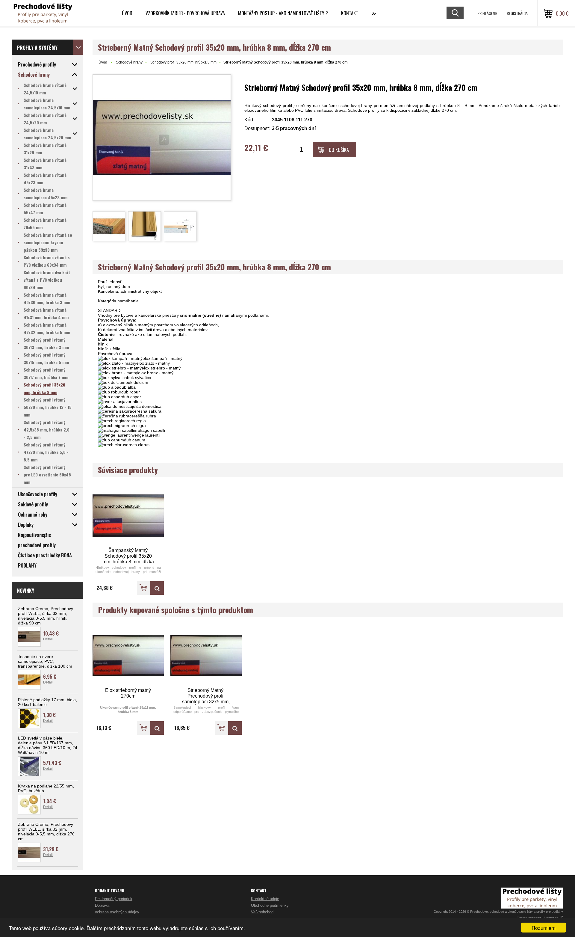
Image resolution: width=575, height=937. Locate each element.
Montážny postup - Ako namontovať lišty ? (283, 13)
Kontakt (349, 13)
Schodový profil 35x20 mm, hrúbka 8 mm (183, 62)
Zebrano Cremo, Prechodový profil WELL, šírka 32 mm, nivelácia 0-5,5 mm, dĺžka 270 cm (46, 831)
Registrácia (517, 13)
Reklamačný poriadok (113, 899)
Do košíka (339, 149)
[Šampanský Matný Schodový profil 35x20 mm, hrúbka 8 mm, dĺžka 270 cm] (128, 516)
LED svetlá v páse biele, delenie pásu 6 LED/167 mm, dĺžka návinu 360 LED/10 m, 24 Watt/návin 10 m (47, 745)
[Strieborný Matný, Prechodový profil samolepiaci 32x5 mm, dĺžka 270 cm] (206, 655)
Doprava (102, 905)
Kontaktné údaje (265, 899)
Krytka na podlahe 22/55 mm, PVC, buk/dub (46, 788)
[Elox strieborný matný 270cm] (128, 655)
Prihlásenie (487, 13)
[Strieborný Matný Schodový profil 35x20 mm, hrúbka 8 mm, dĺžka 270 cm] (162, 137)
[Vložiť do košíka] (143, 588)
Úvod (127, 13)
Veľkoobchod (262, 912)
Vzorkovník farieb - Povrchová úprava (185, 13)
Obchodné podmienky (270, 905)
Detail (48, 639)
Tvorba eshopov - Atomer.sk (538, 918)
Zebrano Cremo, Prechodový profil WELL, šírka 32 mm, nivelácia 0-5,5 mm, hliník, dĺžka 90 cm (45, 615)
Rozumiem (544, 927)
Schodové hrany (129, 62)
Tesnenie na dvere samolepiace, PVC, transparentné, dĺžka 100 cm (45, 661)
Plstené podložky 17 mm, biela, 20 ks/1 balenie (47, 702)
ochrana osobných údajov (117, 912)
